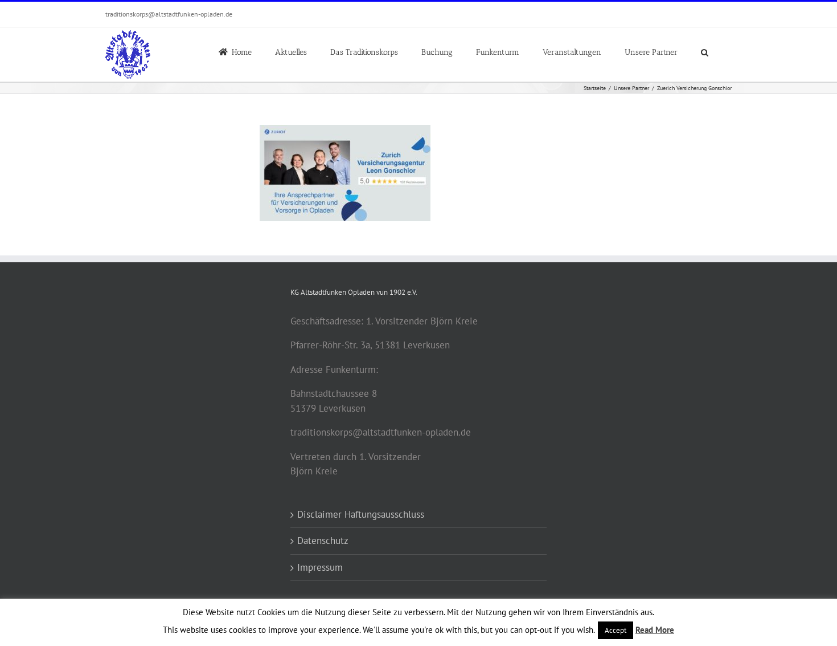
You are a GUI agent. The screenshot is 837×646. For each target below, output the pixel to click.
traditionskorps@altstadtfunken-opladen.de (168, 14)
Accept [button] (615, 630)
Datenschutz (322, 540)
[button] (704, 51)
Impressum (320, 567)
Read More (654, 629)
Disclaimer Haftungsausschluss (360, 514)
